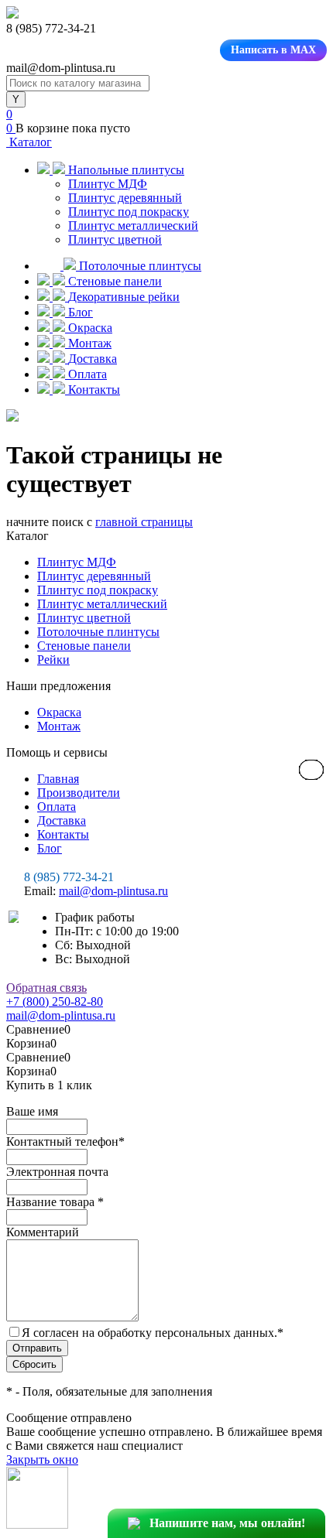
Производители (78, 792)
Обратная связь (46, 987)
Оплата (56, 806)
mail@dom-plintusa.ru (113, 890)
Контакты (63, 834)
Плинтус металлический (133, 225)
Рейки (53, 659)
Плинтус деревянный (125, 197)
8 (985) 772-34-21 (69, 876)
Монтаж (59, 726)
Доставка (61, 820)
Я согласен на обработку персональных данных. (152, 1332)
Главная (58, 778)
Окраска (59, 712)
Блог (49, 848)
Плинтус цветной (115, 239)
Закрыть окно (42, 1459)
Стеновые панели (84, 645)
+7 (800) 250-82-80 (54, 1001)
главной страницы (144, 521)
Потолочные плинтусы (98, 631)
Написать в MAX (273, 50)
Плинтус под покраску (128, 211)
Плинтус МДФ (107, 183)
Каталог (29, 142)
